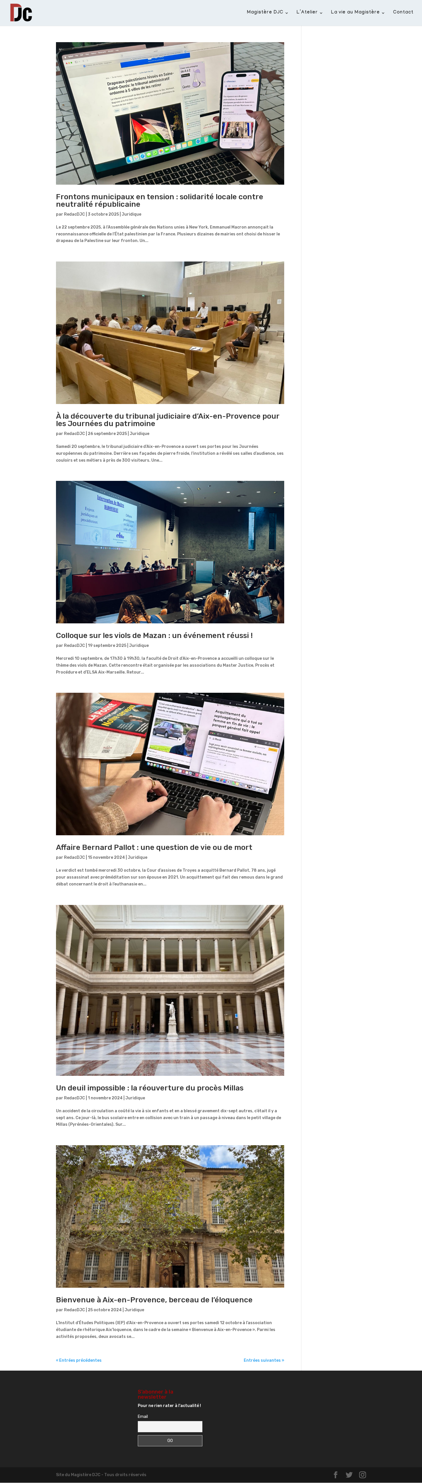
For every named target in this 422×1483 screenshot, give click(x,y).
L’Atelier (307, 13)
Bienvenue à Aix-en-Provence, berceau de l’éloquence (155, 1299)
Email (143, 1416)
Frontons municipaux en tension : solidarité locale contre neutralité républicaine (159, 200)
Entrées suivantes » (264, 1360)
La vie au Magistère (355, 13)
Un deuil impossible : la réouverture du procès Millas (149, 1088)
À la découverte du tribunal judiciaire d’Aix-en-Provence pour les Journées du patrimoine (167, 420)
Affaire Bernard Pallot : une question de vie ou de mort (154, 847)
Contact (403, 13)
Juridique (131, 214)
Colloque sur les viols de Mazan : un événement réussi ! (154, 635)
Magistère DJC (265, 13)
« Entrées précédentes (79, 1360)
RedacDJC (74, 214)
